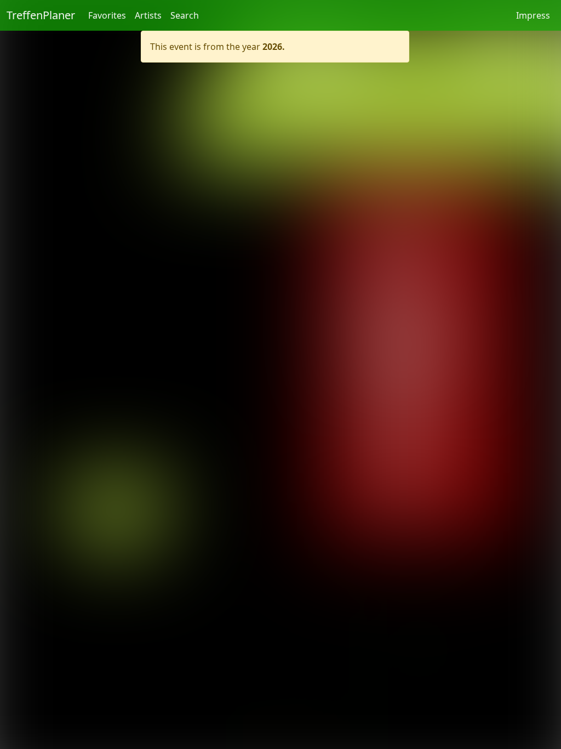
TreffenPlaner (41, 15)
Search (184, 15)
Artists (148, 15)
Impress (533, 15)
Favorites (107, 15)
